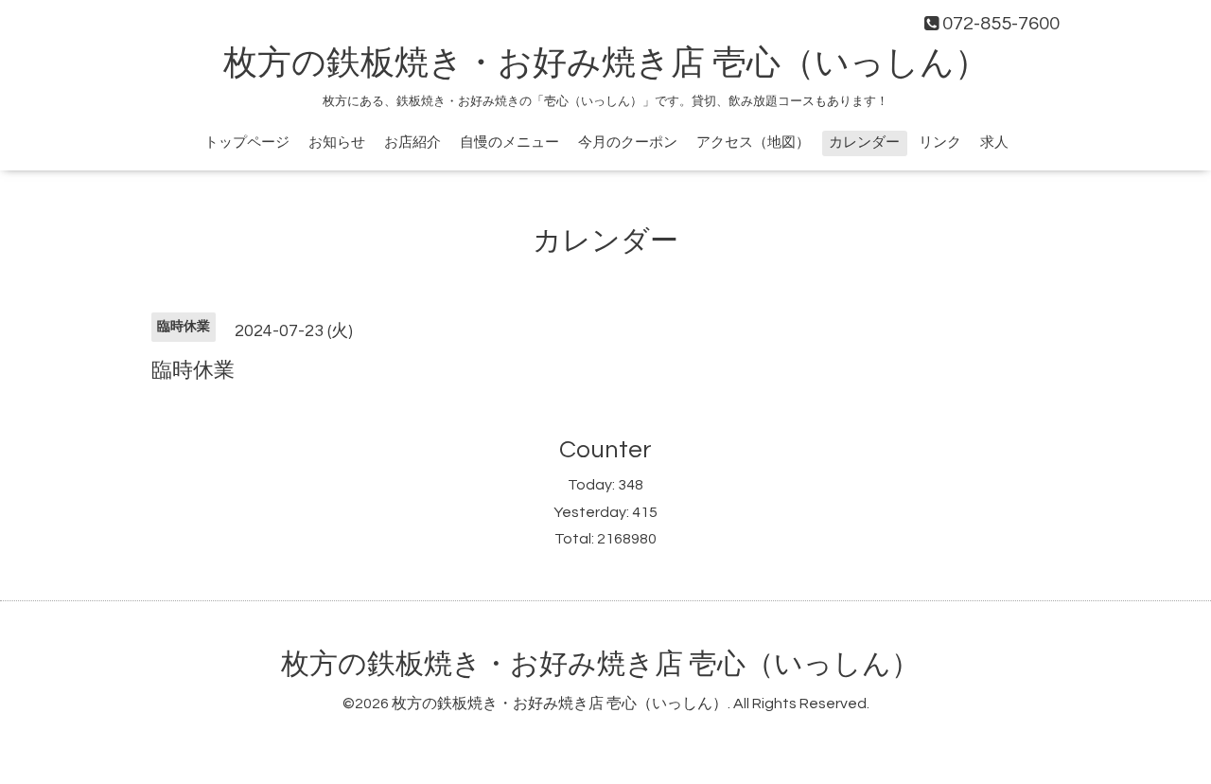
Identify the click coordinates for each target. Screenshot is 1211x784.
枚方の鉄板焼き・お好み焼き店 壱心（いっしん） (606, 63)
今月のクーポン (627, 142)
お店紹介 (412, 142)
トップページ (247, 142)
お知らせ (336, 142)
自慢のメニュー (509, 142)
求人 (994, 142)
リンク (940, 142)
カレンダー (864, 142)
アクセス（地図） (753, 142)
